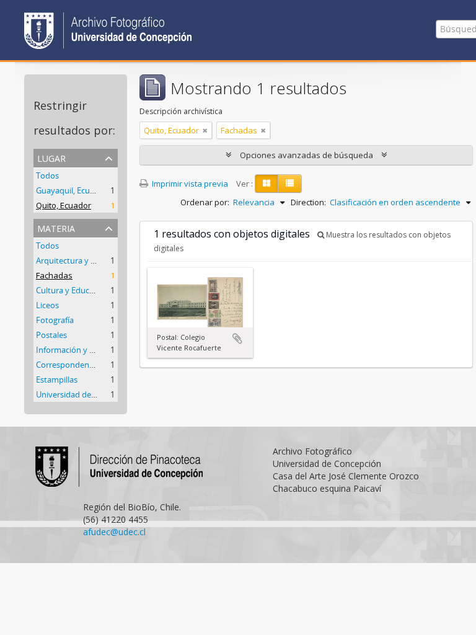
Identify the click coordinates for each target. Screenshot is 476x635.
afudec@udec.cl (114, 532)
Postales (51, 334)
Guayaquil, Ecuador (71, 190)
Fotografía (55, 320)
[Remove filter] (205, 130)
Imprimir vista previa (189, 183)
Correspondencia (67, 364)
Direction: (308, 202)
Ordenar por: (204, 202)
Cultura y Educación (72, 290)
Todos (47, 175)
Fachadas (54, 275)
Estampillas (56, 379)
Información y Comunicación (89, 349)
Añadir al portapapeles (237, 338)
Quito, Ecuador (63, 205)
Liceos (47, 305)
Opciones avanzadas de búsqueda (306, 155)
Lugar (51, 157)
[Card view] (266, 183)
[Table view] (290, 183)
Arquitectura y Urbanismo (83, 260)
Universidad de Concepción (86, 394)
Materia (56, 227)
